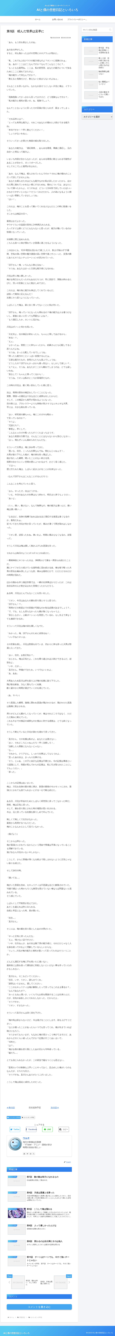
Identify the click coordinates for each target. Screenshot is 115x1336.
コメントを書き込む (39, 1306)
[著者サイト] (24, 1153)
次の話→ (55, 1107)
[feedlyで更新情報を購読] (30, 1153)
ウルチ (26, 1138)
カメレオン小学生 (14, 1117)
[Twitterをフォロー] (27, 1153)
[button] (110, 29)
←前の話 (11, 1107)
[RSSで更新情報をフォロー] (33, 1153)
